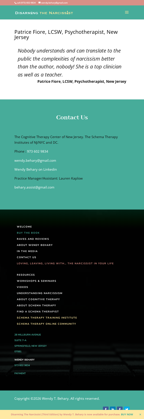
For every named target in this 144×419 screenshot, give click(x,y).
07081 (17, 351)
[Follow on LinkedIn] (113, 409)
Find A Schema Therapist (38, 311)
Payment (20, 373)
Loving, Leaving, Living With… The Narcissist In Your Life (65, 263)
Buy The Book (28, 233)
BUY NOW (127, 414)
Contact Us (26, 257)
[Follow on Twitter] (127, 409)
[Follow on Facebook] (106, 409)
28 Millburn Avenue (27, 334)
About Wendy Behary (35, 245)
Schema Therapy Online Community (46, 324)
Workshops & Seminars (36, 281)
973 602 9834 (37, 151)
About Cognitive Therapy (38, 299)
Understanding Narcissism (40, 293)
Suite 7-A (20, 340)
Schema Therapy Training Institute (47, 317)
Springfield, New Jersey (30, 346)
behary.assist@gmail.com (34, 187)
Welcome (24, 226)
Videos (22, 287)
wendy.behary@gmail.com (35, 160)
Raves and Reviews (33, 239)
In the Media (27, 251)
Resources (26, 275)
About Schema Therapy (36, 305)
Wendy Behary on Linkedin (35, 169)
